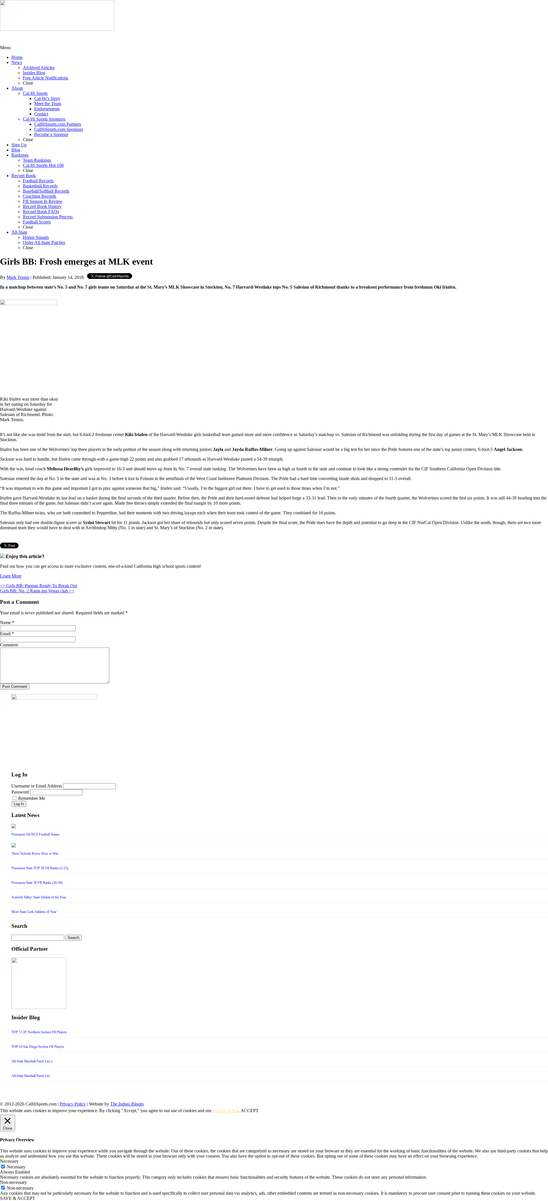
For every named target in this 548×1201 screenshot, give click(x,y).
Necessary (16, 1166)
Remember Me (31, 798)
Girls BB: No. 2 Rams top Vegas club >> (37, 590)
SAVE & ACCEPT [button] (17, 1198)
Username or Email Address (36, 786)
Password (20, 792)
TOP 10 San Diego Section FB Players (37, 1047)
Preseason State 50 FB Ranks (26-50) (37, 883)
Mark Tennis (18, 277)
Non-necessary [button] (13, 1182)
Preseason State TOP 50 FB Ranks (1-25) (39, 868)
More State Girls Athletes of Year (34, 912)
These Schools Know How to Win (34, 854)
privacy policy (225, 1110)
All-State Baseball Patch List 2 (32, 1061)
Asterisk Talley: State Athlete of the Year (38, 897)
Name (5, 622)
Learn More (10, 575)
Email (5, 633)
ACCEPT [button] (250, 1110)
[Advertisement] (45, 38)
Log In (19, 804)
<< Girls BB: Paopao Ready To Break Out (38, 585)
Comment (9, 644)
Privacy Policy (73, 1104)
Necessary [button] (9, 1161)
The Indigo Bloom (127, 1104)
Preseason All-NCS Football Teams (35, 834)
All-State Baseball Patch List (30, 1076)
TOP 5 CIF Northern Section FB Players (39, 1032)
